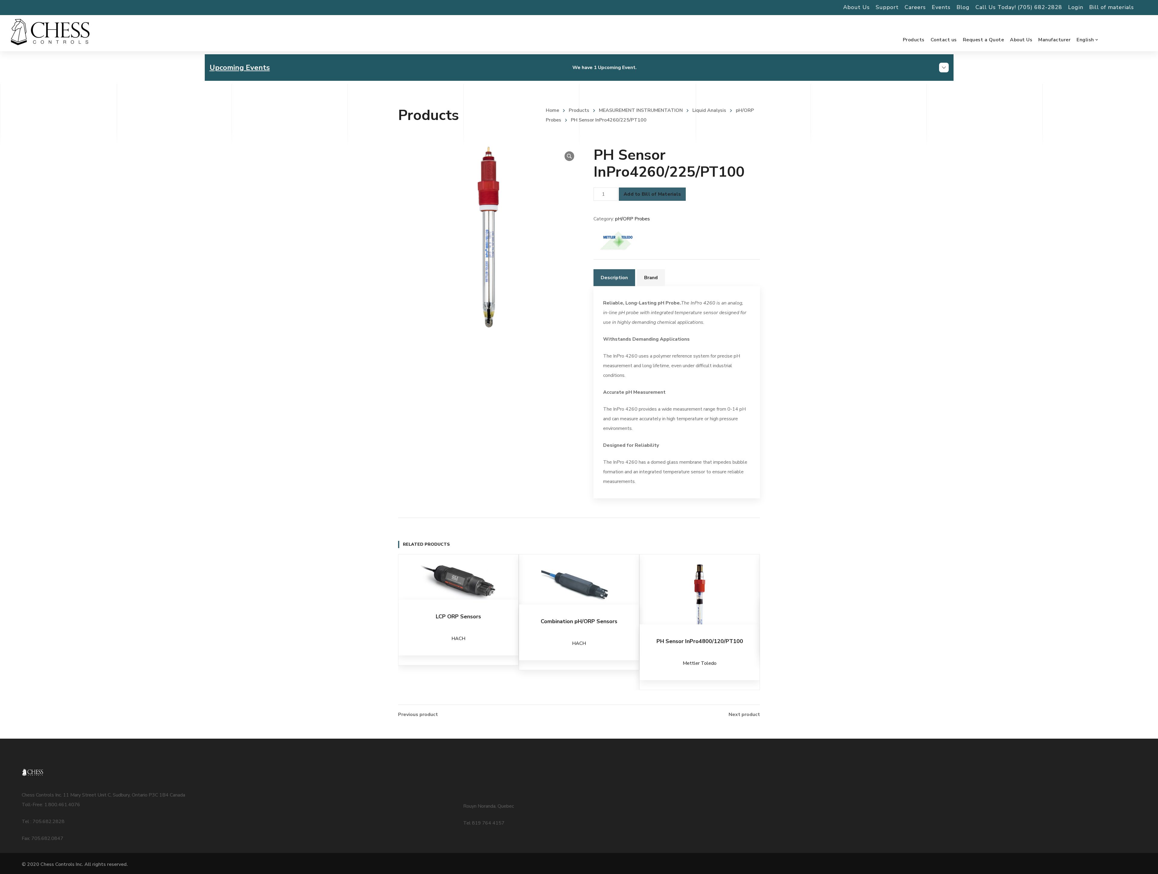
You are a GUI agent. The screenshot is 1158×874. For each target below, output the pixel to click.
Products (579, 110)
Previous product (418, 714)
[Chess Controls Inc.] (50, 32)
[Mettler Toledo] (616, 239)
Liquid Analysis (709, 110)
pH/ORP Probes (632, 219)
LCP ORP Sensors (458, 616)
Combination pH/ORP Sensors (579, 621)
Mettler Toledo (700, 663)
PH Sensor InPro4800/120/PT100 (700, 641)
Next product (744, 714)
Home (552, 110)
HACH (458, 638)
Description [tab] (614, 277)
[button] (569, 156)
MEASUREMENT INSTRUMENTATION (641, 110)
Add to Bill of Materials (652, 194)
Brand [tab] (651, 277)
